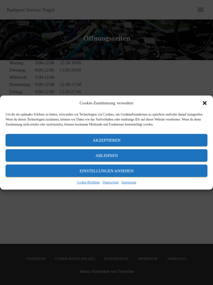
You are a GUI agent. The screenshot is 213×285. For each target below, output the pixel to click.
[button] (204, 103)
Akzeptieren (107, 140)
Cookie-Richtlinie (88, 182)
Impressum (128, 182)
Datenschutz (111, 182)
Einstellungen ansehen (107, 171)
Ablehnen (106, 155)
